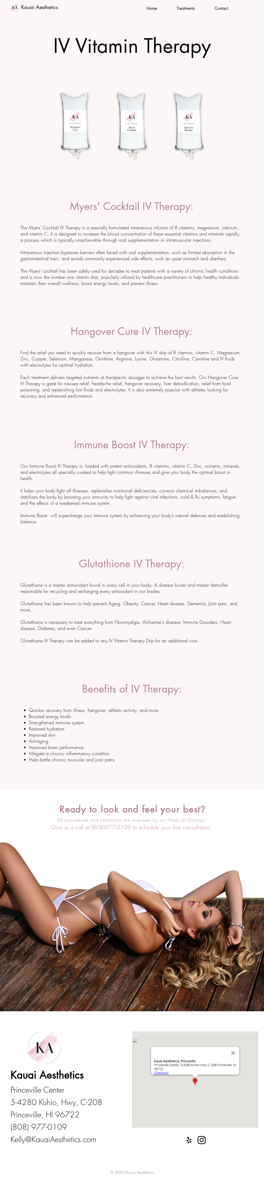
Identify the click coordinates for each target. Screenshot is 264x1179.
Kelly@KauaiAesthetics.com (53, 1139)
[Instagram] (201, 1140)
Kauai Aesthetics (39, 7)
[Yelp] (189, 1140)
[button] (186, 8)
